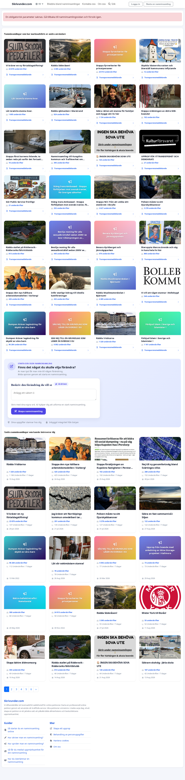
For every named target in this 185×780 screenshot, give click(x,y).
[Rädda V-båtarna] (115, 331)
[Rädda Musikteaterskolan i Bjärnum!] (115, 287)
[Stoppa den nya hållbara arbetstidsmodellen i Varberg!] (25, 287)
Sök (113, 4)
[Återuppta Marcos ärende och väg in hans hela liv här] (160, 242)
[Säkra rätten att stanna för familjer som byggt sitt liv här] (115, 105)
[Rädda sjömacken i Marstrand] (70, 103)
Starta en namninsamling (158, 4)
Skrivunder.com (22, 4)
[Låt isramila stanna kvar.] (25, 103)
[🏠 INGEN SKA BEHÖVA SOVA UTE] (115, 149)
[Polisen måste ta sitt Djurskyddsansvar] (160, 196)
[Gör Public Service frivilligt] (25, 194)
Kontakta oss (89, 4)
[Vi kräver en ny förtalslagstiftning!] (25, 58)
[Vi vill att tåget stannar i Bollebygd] (160, 285)
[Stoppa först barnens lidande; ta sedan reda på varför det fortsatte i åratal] (25, 151)
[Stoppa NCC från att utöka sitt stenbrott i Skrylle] (115, 196)
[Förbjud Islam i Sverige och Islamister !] (160, 333)
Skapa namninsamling (30, 411)
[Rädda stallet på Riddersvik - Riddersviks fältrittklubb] (25, 242)
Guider (8, 723)
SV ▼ (41, 4)
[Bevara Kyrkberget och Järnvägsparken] (115, 242)
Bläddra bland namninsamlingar (63, 4)
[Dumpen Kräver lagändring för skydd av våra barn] (25, 333)
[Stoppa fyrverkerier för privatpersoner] (115, 60)
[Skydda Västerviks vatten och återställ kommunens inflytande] (160, 60)
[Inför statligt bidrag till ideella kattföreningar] (70, 287)
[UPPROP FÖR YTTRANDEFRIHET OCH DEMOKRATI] (160, 151)
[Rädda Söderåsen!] (70, 58)
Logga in (135, 4)
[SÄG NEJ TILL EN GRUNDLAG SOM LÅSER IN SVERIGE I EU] (70, 333)
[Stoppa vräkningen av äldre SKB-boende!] (160, 105)
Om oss (102, 4)
